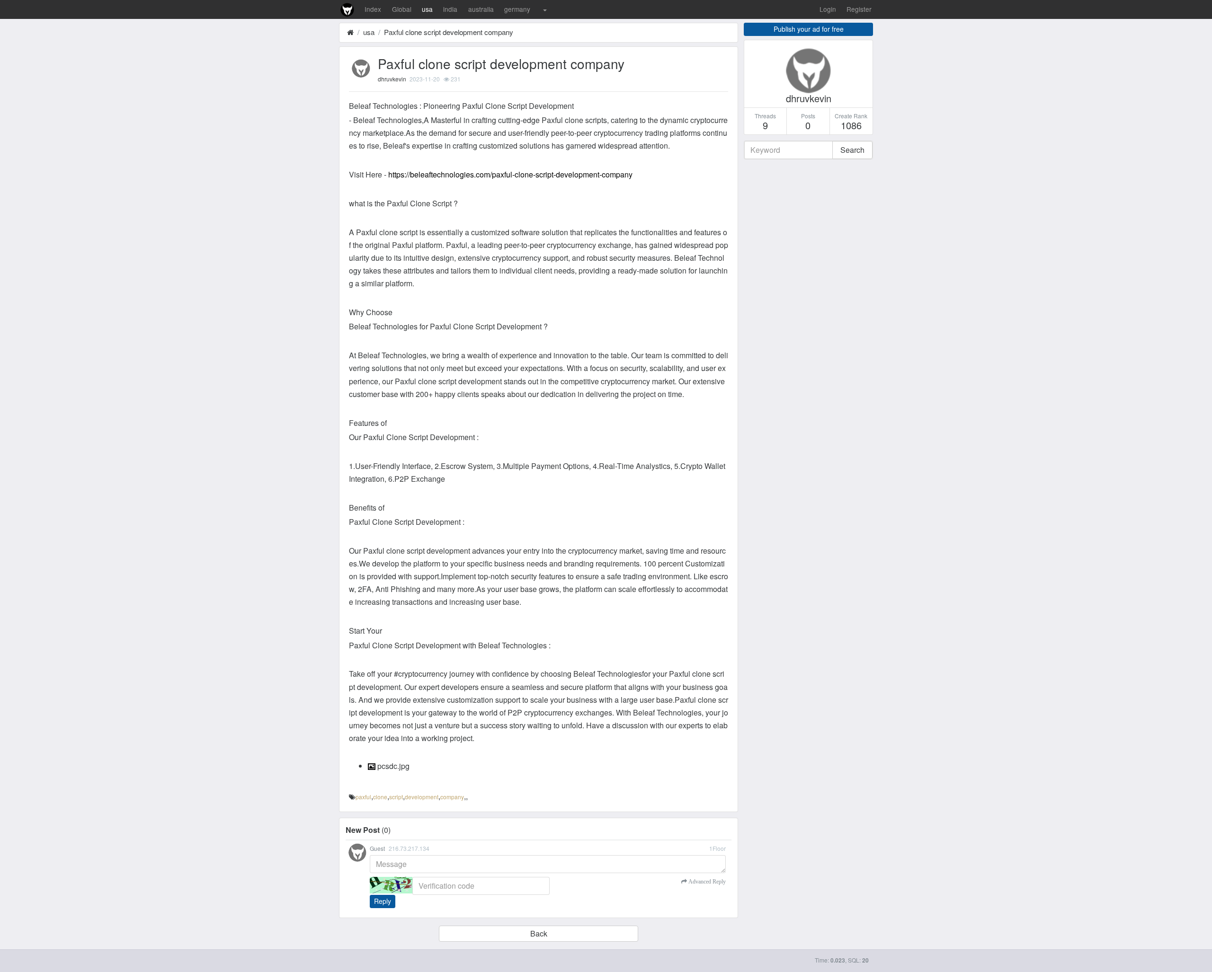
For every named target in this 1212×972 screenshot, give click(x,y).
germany (517, 9)
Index (373, 9)
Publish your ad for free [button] (809, 29)
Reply (382, 901)
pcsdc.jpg (392, 765)
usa (427, 9)
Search (852, 149)
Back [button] (538, 933)
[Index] (350, 32)
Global (401, 9)
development (421, 797)
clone (380, 797)
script (396, 797)
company (452, 797)
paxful (363, 797)
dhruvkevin (392, 79)
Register (859, 9)
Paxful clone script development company (448, 32)
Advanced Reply (706, 881)
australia (481, 9)
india (450, 9)
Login (828, 9)
